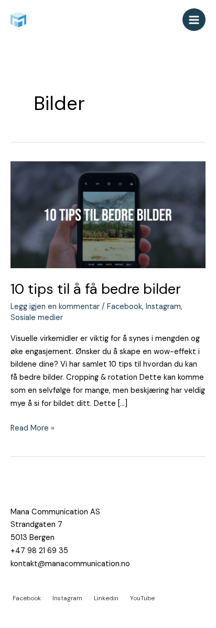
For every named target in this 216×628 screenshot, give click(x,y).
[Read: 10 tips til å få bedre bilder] (108, 214)
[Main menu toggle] (194, 19)
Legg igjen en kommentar (55, 307)
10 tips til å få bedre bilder (95, 289)
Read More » (32, 427)
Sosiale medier (36, 318)
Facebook (124, 307)
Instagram (163, 307)
